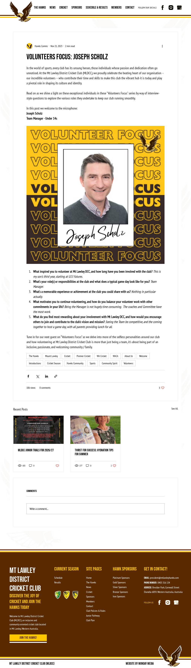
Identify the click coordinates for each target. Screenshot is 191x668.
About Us (129, 356)
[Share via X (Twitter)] (37, 376)
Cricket (67, 356)
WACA (115, 356)
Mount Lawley (51, 356)
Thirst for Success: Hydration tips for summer (94, 452)
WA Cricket (102, 356)
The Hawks (40, 8)
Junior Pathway (93, 615)
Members (116, 8)
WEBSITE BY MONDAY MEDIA (140, 664)
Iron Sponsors (119, 596)
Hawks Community (75, 363)
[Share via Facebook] (28, 376)
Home (89, 577)
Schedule (58, 577)
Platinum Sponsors (121, 577)
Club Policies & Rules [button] (95, 610)
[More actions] (162, 46)
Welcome (143, 356)
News (53, 8)
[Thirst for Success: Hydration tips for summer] (95, 430)
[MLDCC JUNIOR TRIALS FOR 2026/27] (38, 430)
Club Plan (90, 620)
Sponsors (76, 8)
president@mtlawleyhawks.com (164, 577)
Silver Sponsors (120, 587)
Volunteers (128, 363)
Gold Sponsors (119, 582)
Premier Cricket (83, 356)
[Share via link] (55, 376)
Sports (93, 363)
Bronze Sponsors (120, 592)
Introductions (35, 363)
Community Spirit (109, 363)
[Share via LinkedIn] (46, 376)
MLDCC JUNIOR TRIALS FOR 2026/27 (36, 450)
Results (57, 582)
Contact (129, 8)
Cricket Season (53, 363)
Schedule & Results (97, 8)
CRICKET (63, 8)
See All (174, 408)
